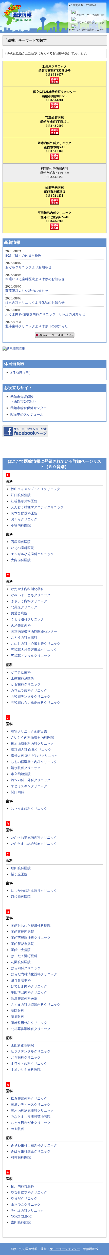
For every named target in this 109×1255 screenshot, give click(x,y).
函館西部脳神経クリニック (30, 938)
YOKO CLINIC (21, 1216)
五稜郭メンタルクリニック (30, 656)
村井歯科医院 (21, 1157)
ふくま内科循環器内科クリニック (35, 1004)
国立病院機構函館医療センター (34, 631)
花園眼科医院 (21, 962)
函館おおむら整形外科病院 (30, 925)
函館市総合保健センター (28, 408)
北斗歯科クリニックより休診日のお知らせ (36, 326)
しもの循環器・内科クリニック (34, 762)
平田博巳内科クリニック (29, 992)
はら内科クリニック (26, 968)
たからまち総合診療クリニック (86, 29)
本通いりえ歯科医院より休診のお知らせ (35, 279)
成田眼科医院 (21, 868)
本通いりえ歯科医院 (26, 1069)
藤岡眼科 (17, 1011)
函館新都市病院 (22, 944)
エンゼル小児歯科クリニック (32, 554)
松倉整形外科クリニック (29, 1098)
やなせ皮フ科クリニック (29, 1192)
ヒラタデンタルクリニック (30, 1051)
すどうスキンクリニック (29, 786)
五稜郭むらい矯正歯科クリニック (35, 702)
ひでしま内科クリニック (29, 986)
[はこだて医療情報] (54, 22)
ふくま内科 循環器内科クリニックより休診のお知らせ (45, 314)
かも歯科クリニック (26, 684)
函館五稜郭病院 (22, 932)
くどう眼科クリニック (27, 619)
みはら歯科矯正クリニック (30, 1151)
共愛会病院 (19, 613)
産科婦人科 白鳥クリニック (31, 750)
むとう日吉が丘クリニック (30, 1123)
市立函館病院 (21, 774)
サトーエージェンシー (65, 1249)
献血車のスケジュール (26, 414)
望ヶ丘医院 (19, 874)
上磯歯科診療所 (22, 678)
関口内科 (17, 792)
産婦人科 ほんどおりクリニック (34, 756)
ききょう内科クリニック (29, 601)
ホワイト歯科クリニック (29, 1063)
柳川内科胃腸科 (22, 1186)
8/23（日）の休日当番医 (23, 255)
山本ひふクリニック (26, 1204)
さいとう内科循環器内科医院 (32, 737)
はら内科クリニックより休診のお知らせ (35, 303)
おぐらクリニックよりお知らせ (28, 267)
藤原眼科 (17, 1017)
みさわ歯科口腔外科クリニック (34, 1145)
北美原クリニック (24, 607)
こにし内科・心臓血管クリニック (35, 643)
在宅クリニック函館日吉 (90, 15)
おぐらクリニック (24, 519)
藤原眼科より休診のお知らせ (26, 291)
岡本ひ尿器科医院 (24, 513)
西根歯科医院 (21, 897)
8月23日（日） (21, 373)
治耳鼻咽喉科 (21, 980)
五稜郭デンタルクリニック (30, 696)
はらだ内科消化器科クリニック (34, 974)
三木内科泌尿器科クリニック (32, 1110)
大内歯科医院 (21, 560)
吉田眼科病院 (21, 1222)
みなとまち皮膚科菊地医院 (30, 1117)
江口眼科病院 (21, 495)
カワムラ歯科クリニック (90, 22)
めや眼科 (17, 1129)
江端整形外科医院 (24, 501)
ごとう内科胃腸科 (24, 637)
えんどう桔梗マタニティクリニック (37, 507)
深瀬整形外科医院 (24, 998)
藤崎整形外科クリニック (29, 1023)
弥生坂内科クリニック (27, 1210)
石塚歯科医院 (21, 542)
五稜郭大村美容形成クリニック (34, 650)
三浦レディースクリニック (30, 1104)
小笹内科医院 (21, 525)
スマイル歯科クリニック (29, 809)
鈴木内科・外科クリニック (30, 780)
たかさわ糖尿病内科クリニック (34, 837)
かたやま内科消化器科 (27, 589)
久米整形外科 (21, 625)
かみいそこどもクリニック (30, 595)
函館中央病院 (21, 950)
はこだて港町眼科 (24, 956)
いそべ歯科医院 (22, 548)
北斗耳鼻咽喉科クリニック (30, 1029)
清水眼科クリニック (26, 768)
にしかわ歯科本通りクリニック (34, 891)
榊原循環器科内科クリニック (32, 743)
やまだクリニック (24, 1198)
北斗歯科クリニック (26, 1057)
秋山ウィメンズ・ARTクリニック (35, 489)
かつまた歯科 (21, 672)
